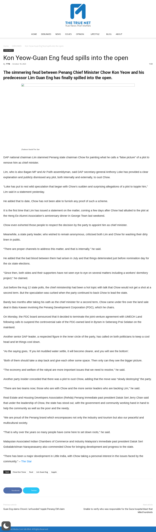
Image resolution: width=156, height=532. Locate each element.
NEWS (58, 34)
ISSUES (68, 34)
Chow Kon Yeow (19, 472)
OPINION (80, 34)
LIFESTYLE (95, 34)
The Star (26, 461)
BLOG (109, 34)
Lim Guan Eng (42, 472)
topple (54, 472)
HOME (34, 34)
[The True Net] (78, 15)
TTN (8, 64)
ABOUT (119, 34)
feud (31, 472)
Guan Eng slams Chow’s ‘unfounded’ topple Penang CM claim (34, 509)
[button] (149, 34)
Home (6, 46)
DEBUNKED (46, 34)
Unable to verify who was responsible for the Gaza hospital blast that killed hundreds (118, 511)
